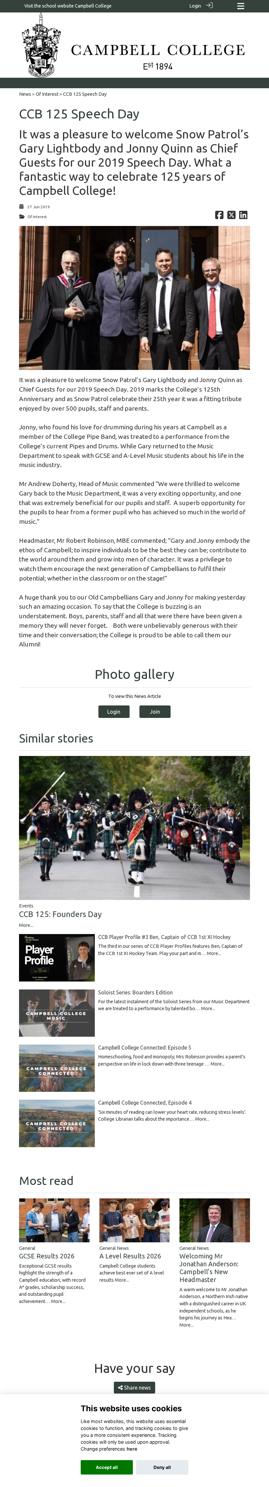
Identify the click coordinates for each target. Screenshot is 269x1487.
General (27, 1248)
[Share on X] (231, 216)
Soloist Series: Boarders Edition (135, 992)
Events (26, 905)
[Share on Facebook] (219, 216)
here (132, 1449)
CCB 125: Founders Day (60, 914)
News (25, 94)
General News (114, 1248)
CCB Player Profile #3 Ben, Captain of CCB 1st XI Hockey (164, 937)
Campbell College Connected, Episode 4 (145, 1103)
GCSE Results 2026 (46, 1256)
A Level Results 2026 (130, 1256)
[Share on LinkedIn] (243, 216)
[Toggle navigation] (241, 6)
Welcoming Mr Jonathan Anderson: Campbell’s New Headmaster (208, 1267)
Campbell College (93, 6)
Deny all (162, 1467)
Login (195, 6)
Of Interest (47, 94)
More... (26, 925)
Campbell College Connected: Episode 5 (144, 1047)
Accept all (107, 1467)
